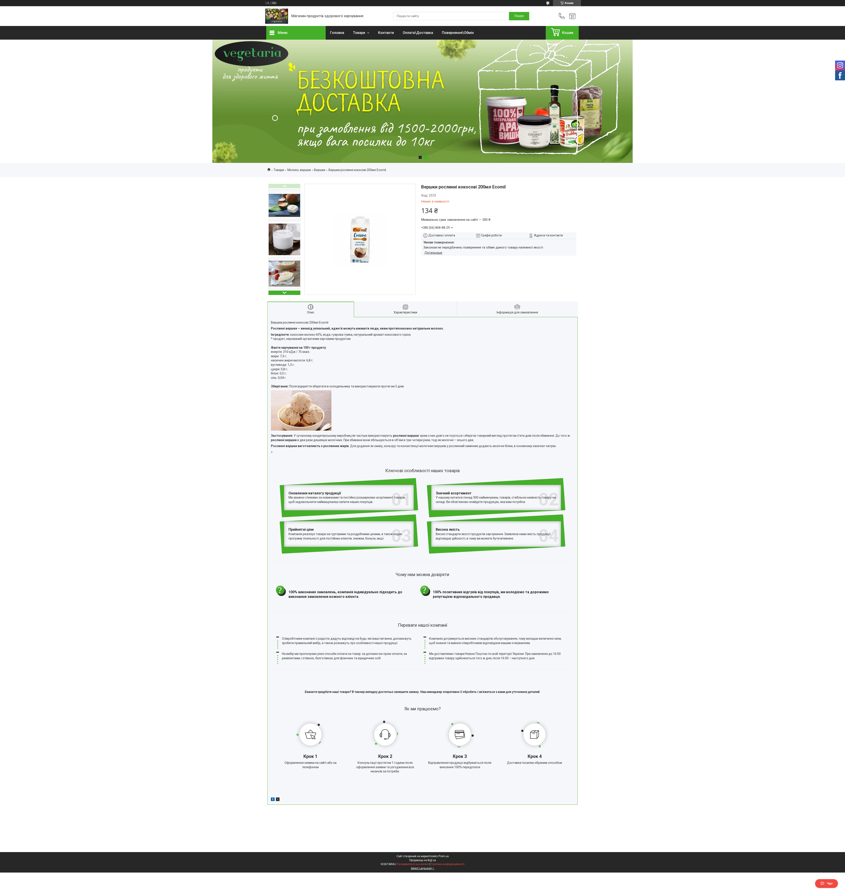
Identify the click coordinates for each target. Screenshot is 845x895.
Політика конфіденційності (448, 864)
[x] (277, 800)
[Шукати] (519, 16)
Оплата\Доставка (418, 33)
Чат (830, 883)
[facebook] (273, 800)
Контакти (386, 33)
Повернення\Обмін (458, 33)
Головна (337, 33)
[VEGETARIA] (276, 16)
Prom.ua (444, 856)
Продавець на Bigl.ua (422, 860)
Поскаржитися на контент (413, 864)
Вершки (319, 170)
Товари (359, 33)
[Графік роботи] (572, 16)
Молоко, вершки (299, 170)
